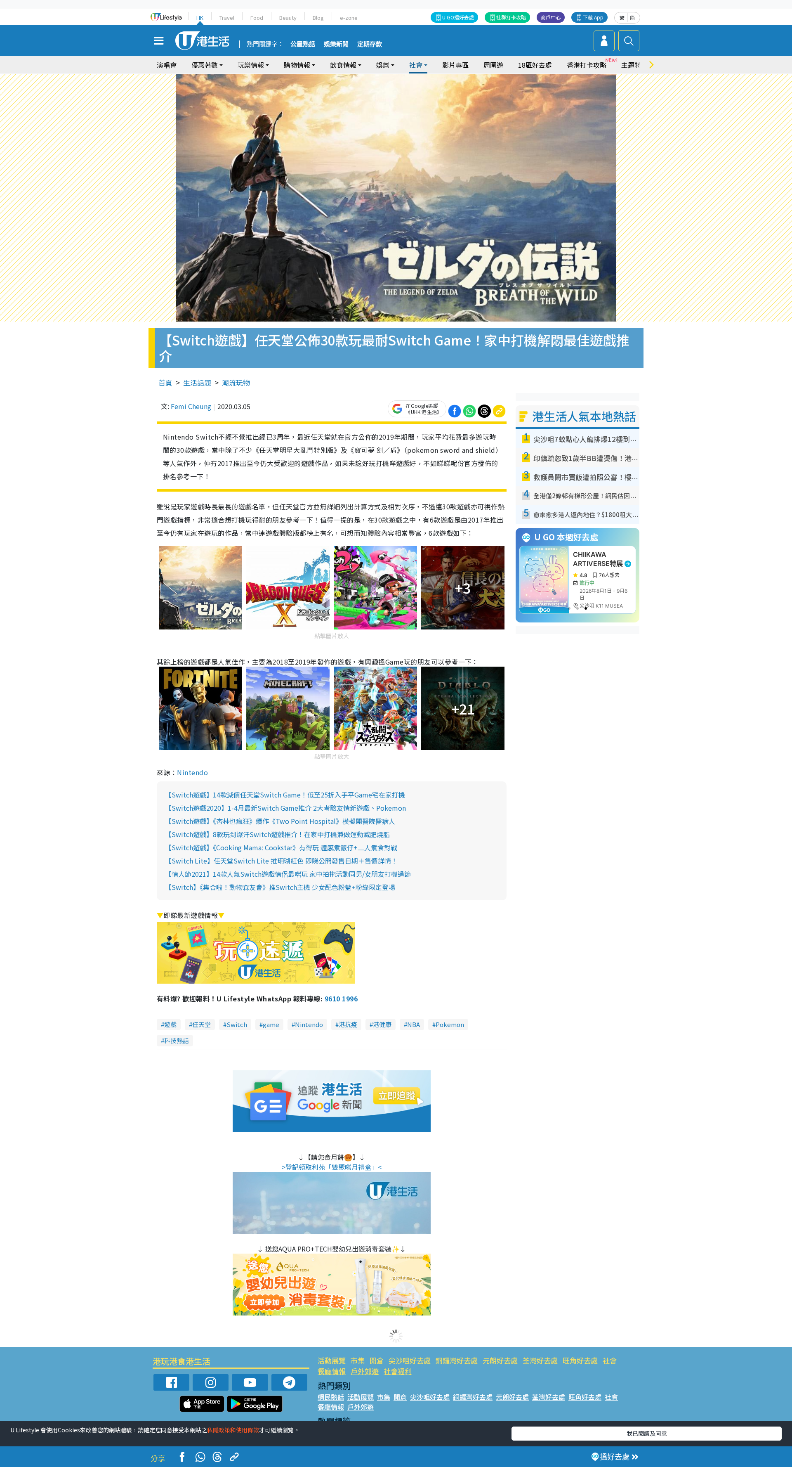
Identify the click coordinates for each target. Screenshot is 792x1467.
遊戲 (170, 1024)
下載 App (593, 17)
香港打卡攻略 (586, 65)
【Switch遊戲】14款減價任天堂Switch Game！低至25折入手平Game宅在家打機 (285, 795)
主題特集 (634, 65)
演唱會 (167, 65)
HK (199, 17)
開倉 (377, 1360)
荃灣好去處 (540, 1360)
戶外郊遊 (365, 1371)
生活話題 (197, 382)
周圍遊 (493, 65)
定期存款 (369, 44)
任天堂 (201, 1024)
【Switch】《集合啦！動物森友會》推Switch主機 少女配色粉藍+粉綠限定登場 (280, 887)
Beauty (288, 17)
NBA (413, 1024)
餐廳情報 (332, 1371)
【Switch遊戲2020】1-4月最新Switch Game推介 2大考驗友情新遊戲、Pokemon (285, 808)
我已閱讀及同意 (647, 1433)
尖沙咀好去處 (410, 1360)
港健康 (382, 1024)
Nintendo (192, 772)
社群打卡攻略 (511, 17)
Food (256, 17)
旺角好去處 (580, 1360)
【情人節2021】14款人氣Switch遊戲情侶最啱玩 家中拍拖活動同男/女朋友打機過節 (288, 874)
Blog (318, 17)
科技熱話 (176, 1040)
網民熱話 (331, 1397)
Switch (236, 1024)
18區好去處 (535, 65)
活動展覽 (332, 1360)
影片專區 (455, 65)
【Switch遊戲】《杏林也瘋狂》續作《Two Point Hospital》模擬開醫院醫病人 (280, 821)
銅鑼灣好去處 (457, 1360)
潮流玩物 (236, 382)
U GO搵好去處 (458, 17)
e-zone (349, 17)
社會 (610, 1360)
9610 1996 (341, 998)
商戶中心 (551, 17)
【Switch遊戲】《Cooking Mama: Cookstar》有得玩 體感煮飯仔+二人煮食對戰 (281, 847)
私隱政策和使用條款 (233, 1430)
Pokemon (450, 1024)
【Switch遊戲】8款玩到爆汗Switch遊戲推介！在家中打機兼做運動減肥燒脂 (277, 834)
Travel (226, 17)
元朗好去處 (500, 1360)
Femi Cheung (191, 406)
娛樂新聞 (336, 44)
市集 (358, 1360)
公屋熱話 (302, 44)
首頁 (165, 382)
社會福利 (398, 1371)
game (271, 1024)
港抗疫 (348, 1024)
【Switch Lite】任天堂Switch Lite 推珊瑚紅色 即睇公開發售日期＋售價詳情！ (281, 861)
